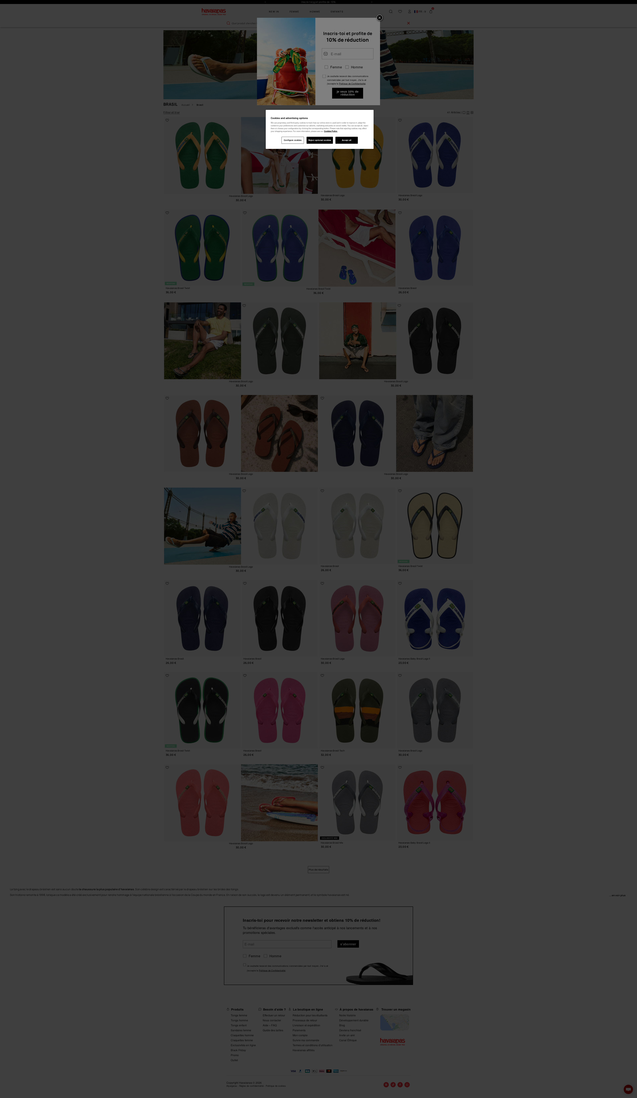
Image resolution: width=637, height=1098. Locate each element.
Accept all (347, 140)
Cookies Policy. (330, 131)
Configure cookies (293, 140)
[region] (320, 129)
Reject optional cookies (319, 140)
